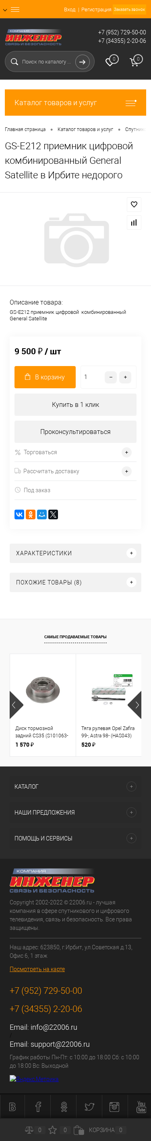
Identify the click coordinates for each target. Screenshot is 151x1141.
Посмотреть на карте (37, 969)
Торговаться (40, 452)
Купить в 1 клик (75, 405)
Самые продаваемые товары (75, 636)
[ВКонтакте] (19, 514)
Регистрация (96, 9)
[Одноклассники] (30, 514)
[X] (53, 514)
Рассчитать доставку (51, 471)
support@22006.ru (60, 1044)
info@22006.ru (54, 1027)
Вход (69, 9)
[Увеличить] (75, 240)
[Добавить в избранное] (134, 204)
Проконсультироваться (75, 432)
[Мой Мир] (42, 514)
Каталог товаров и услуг (55, 102)
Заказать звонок (129, 9)
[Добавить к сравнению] (134, 222)
